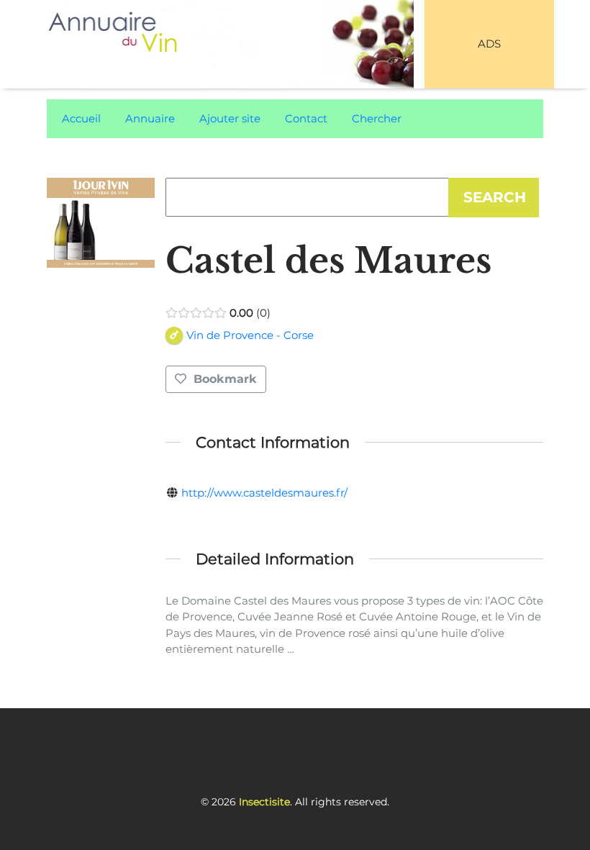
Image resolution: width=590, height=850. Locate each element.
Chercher (376, 118)
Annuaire (150, 118)
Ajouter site (229, 118)
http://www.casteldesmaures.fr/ (264, 492)
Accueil (81, 118)
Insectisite (264, 801)
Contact (306, 118)
